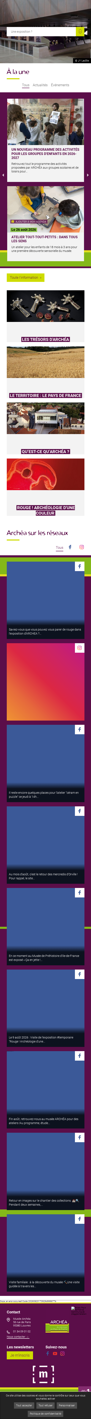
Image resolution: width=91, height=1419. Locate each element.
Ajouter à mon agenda (30, 221)
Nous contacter (16, 1336)
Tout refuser (46, 1405)
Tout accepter (24, 1405)
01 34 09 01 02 (21, 1331)
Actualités (40, 85)
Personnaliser (67, 1405)
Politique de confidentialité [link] (45, 1413)
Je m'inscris (21, 1355)
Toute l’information (24, 278)
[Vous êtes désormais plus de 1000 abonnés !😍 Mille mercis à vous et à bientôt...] (45, 682)
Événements (60, 85)
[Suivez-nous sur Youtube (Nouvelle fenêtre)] (55, 1353)
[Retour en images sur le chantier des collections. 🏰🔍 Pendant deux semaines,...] (45, 1171)
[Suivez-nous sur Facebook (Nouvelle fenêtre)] (48, 1353)
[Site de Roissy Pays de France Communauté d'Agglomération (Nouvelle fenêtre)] (79, 1319)
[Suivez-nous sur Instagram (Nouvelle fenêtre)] (62, 1353)
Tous (25, 85)
